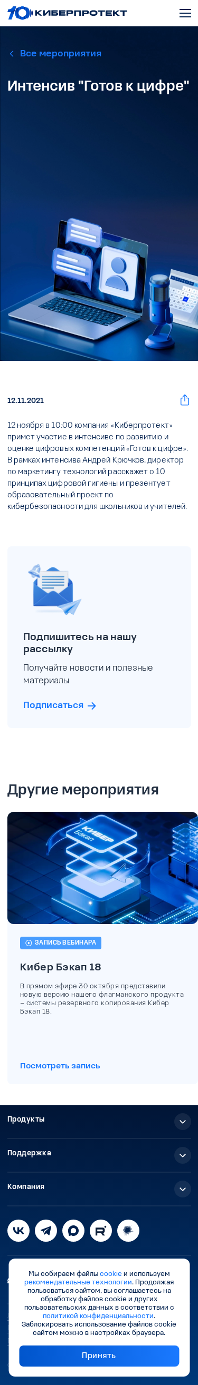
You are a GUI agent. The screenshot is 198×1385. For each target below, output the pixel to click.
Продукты (26, 1120)
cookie (111, 1274)
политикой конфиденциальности (98, 1316)
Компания (26, 1187)
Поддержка (29, 1153)
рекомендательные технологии (78, 1282)
